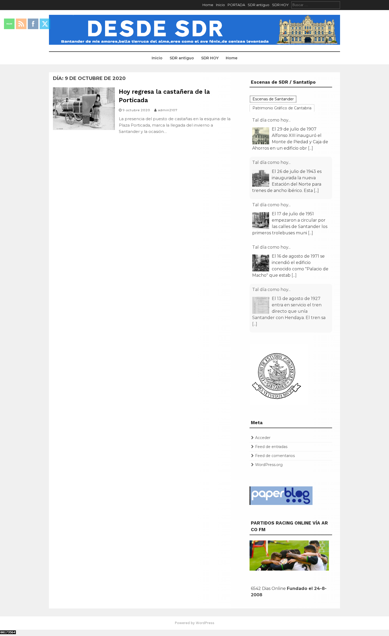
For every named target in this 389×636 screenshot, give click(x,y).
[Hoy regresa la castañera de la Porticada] (84, 128)
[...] (310, 148)
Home (207, 5)
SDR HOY (280, 5)
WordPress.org (269, 464)
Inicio (220, 5)
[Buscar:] (315, 5)
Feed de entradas (271, 446)
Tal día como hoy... (271, 120)
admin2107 (168, 110)
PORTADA (236, 5)
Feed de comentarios (275, 455)
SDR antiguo (258, 5)
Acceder (262, 437)
